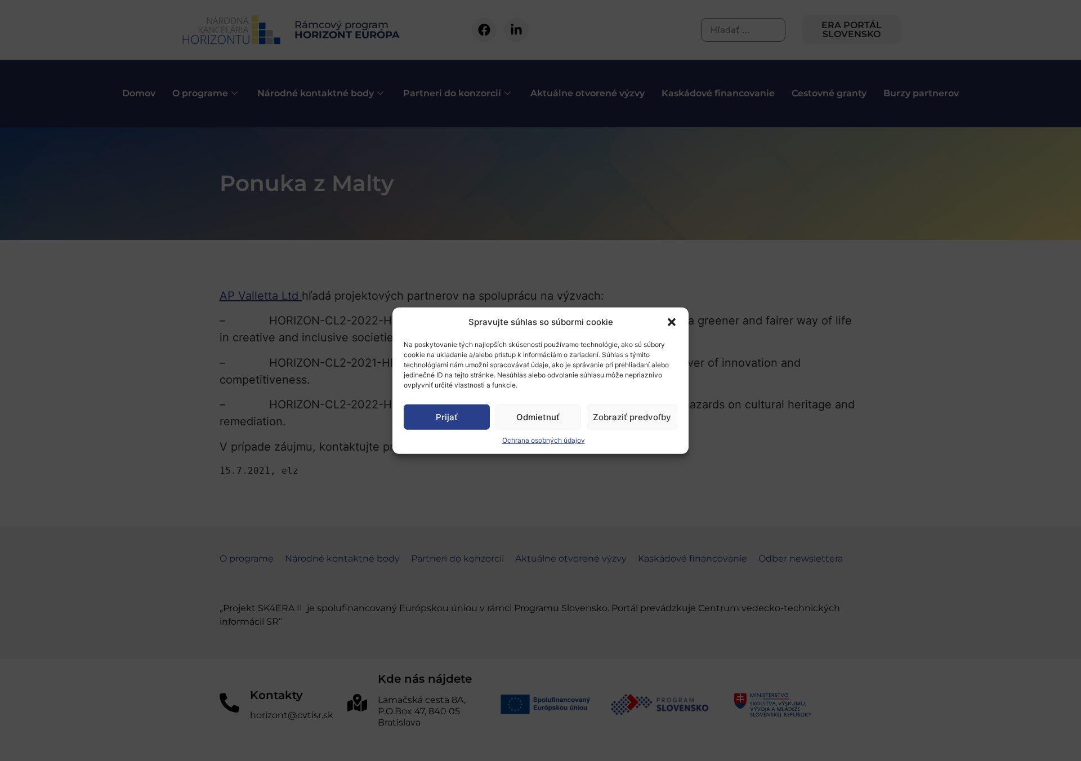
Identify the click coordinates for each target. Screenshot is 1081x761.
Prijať (447, 416)
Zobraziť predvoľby (632, 416)
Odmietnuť (538, 416)
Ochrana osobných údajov (543, 440)
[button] (671, 322)
